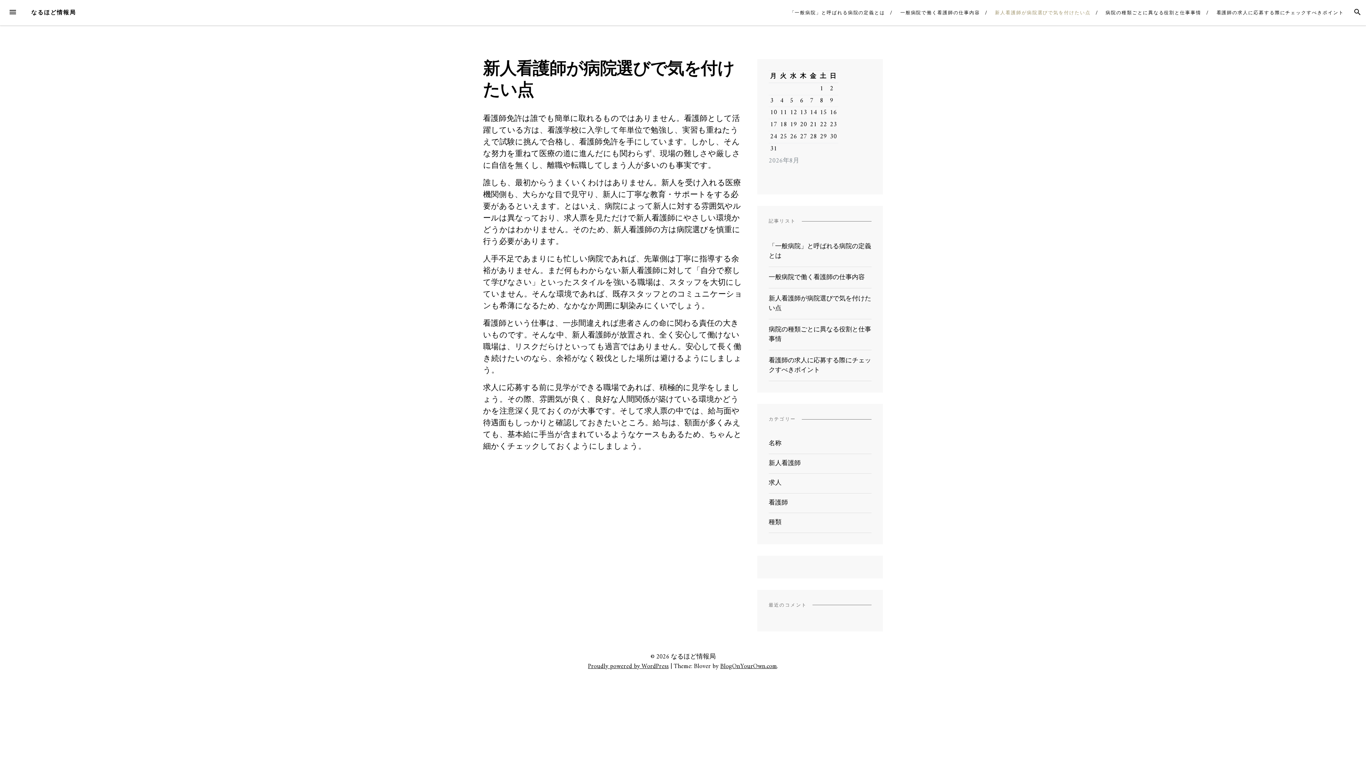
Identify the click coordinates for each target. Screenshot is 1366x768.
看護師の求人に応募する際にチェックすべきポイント (1280, 12)
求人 (775, 483)
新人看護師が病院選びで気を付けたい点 (1043, 12)
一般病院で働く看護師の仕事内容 (940, 12)
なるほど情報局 (53, 12)
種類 (775, 522)
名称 (775, 443)
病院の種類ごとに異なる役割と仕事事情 (1153, 12)
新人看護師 (785, 463)
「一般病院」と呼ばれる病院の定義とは (837, 12)
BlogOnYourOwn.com (748, 666)
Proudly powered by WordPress (628, 666)
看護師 (778, 502)
